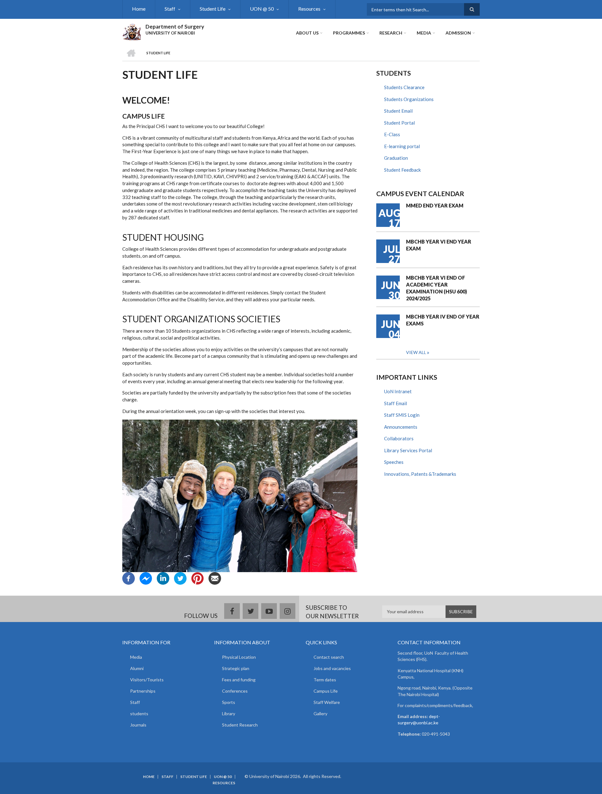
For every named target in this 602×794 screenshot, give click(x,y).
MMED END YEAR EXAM (434, 205)
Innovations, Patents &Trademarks (420, 474)
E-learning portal (402, 146)
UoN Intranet (398, 391)
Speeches (394, 462)
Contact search (329, 657)
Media (424, 32)
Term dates (325, 679)
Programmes (349, 32)
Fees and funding (239, 679)
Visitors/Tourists (147, 679)
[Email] (215, 578)
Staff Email (395, 403)
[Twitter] (180, 578)
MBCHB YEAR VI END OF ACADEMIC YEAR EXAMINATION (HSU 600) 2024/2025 (436, 288)
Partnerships (143, 691)
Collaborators (399, 438)
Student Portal (399, 123)
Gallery (320, 713)
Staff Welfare (327, 702)
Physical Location (239, 657)
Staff (170, 9)
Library (228, 713)
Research (390, 32)
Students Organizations (409, 99)
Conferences (235, 691)
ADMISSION (458, 32)
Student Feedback (402, 170)
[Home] (131, 31)
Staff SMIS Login (402, 415)
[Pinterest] (197, 578)
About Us (307, 32)
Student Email (398, 111)
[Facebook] (128, 578)
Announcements (400, 427)
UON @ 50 (262, 9)
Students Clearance (404, 87)
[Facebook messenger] (146, 578)
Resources (309, 9)
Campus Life (326, 691)
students (139, 713)
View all (416, 352)
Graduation (396, 158)
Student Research (240, 724)
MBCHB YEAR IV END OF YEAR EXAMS (442, 320)
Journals (138, 724)
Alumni (137, 668)
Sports (228, 702)
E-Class (392, 134)
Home (138, 9)
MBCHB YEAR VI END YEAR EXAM (438, 245)
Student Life (212, 9)
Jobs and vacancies (332, 668)
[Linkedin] (163, 578)
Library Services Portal (408, 450)
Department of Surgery (174, 26)
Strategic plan (235, 668)
